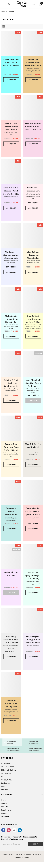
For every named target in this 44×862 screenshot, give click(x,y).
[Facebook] (3, 830)
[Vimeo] (20, 830)
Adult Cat (11, 11)
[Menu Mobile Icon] (2, 4)
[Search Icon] (11, 4)
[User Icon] (33, 4)
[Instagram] (9, 830)
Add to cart (11, 80)
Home (3, 11)
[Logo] (22, 4)
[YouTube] (14, 830)
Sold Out (33, 400)
